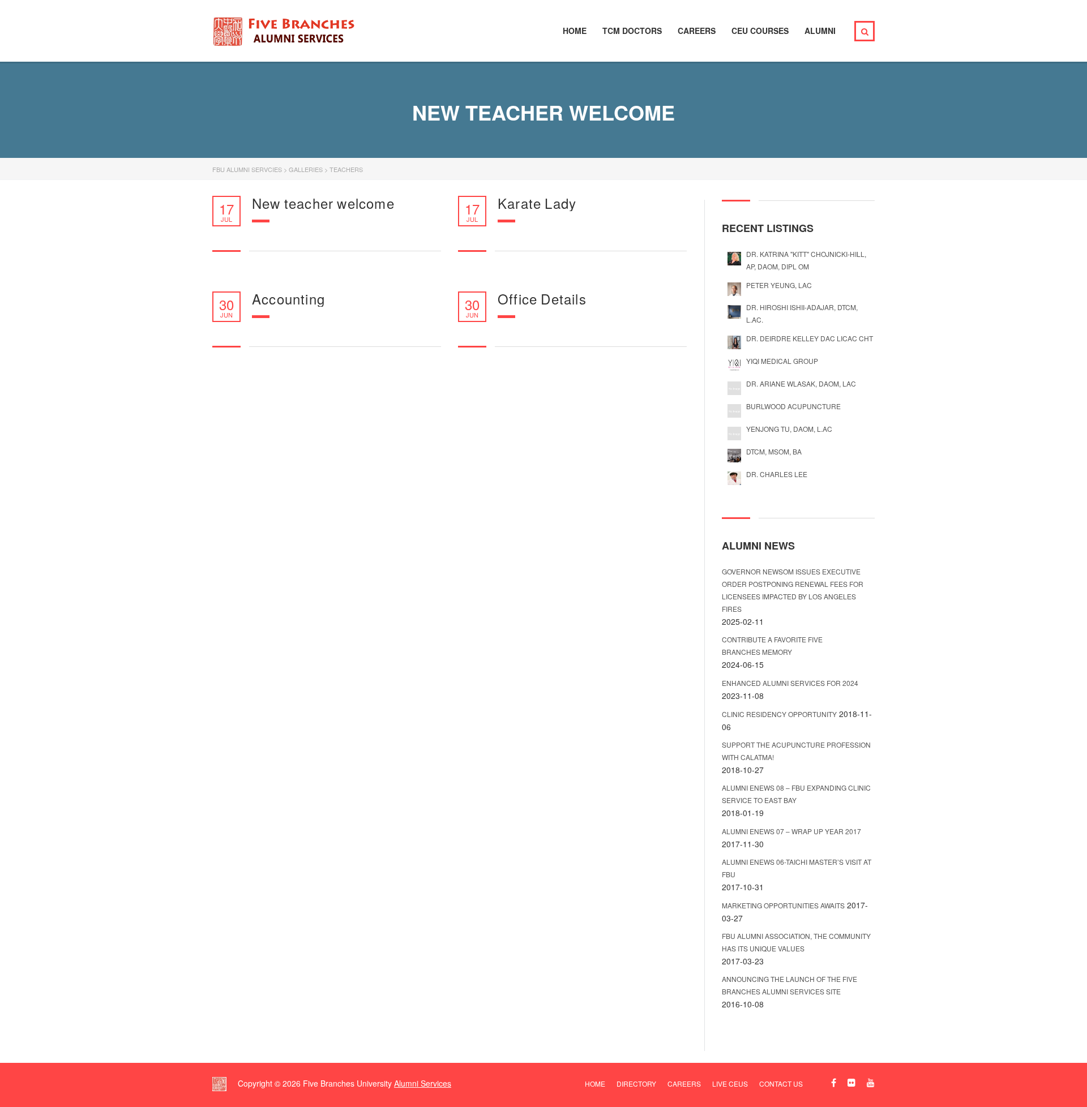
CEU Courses (760, 30)
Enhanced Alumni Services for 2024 (790, 683)
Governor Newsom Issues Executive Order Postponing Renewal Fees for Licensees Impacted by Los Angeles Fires (792, 590)
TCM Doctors (632, 30)
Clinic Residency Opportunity (779, 714)
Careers (697, 30)
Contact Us (781, 1083)
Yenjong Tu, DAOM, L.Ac (789, 429)
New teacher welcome (323, 203)
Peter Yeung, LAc (779, 285)
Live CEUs (730, 1083)
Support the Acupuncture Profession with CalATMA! (796, 751)
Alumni (820, 30)
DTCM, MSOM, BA (774, 451)
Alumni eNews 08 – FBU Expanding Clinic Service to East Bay (796, 794)
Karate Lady (537, 203)
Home (575, 30)
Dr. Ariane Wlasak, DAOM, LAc (801, 383)
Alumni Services (422, 1083)
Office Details (542, 299)
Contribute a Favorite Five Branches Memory (772, 645)
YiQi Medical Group (782, 361)
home (595, 1083)
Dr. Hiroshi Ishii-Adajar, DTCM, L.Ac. (802, 313)
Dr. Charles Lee (776, 474)
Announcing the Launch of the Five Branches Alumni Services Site (789, 985)
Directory (636, 1083)
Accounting (288, 299)
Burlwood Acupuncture (793, 406)
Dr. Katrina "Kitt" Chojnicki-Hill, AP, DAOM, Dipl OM (806, 260)
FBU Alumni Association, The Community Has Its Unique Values (796, 942)
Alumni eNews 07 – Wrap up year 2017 (791, 831)
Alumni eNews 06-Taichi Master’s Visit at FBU (796, 868)
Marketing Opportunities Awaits (783, 905)
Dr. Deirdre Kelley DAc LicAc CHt (809, 338)
